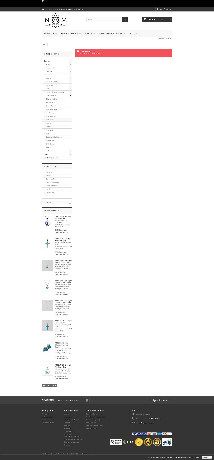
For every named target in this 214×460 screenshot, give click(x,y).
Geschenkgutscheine (51, 158)
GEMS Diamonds (51, 186)
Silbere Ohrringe (50, 106)
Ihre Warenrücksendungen (95, 417)
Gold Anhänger (50, 113)
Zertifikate (67, 428)
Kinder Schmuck (51, 95)
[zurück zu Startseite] (44, 44)
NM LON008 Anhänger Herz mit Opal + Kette (63, 262)
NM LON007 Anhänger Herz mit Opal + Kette (63, 302)
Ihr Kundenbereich (95, 410)
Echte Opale (49, 144)
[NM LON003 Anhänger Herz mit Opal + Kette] (47, 285)
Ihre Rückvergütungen (94, 420)
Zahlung (67, 425)
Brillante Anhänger (51, 109)
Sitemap (168, 38)
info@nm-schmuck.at (147, 423)
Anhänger (48, 78)
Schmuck (49, 33)
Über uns (67, 414)
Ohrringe (48, 75)
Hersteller (50, 166)
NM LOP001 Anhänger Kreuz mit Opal (63, 239)
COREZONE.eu (75, 454)
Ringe (47, 64)
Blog (132, 33)
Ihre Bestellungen (92, 414)
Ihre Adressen (91, 423)
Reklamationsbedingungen (73, 439)
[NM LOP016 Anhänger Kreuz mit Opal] (47, 325)
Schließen (207, 458)
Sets (47, 89)
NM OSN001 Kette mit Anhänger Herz (63, 217)
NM (46, 196)
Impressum (68, 417)
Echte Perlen (49, 140)
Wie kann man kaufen (71, 420)
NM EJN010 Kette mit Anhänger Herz (63, 366)
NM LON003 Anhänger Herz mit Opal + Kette (63, 282)
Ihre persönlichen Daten (94, 425)
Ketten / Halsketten (51, 82)
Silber (47, 133)
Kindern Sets (49, 120)
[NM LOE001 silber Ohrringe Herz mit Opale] (47, 347)
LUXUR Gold (49, 192)
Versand (67, 423)
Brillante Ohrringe (51, 99)
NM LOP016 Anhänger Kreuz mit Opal (63, 322)
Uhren (88, 33)
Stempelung (68, 431)
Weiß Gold (49, 130)
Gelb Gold (48, 127)
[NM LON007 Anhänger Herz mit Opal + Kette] (47, 305)
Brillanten (48, 123)
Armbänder (49, 85)
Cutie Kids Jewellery (52, 182)
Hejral (47, 189)
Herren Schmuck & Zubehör (54, 92)
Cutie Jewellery (50, 179)
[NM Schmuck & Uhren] (62, 20)
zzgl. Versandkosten (62, 232)
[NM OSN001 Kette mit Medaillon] (47, 221)
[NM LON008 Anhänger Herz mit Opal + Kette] (47, 265)
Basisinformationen (110, 33)
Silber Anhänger (50, 116)
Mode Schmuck (69, 33)
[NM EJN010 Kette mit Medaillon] (47, 369)
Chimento (48, 172)
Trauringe (48, 71)
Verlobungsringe (50, 68)
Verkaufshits (51, 210)
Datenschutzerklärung (71, 442)
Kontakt (159, 9)
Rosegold (48, 147)
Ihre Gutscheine (91, 428)
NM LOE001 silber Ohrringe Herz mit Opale (62, 345)
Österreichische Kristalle (53, 137)
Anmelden (167, 9)
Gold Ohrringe (50, 102)
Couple (47, 175)
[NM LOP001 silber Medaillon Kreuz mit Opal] (47, 243)
